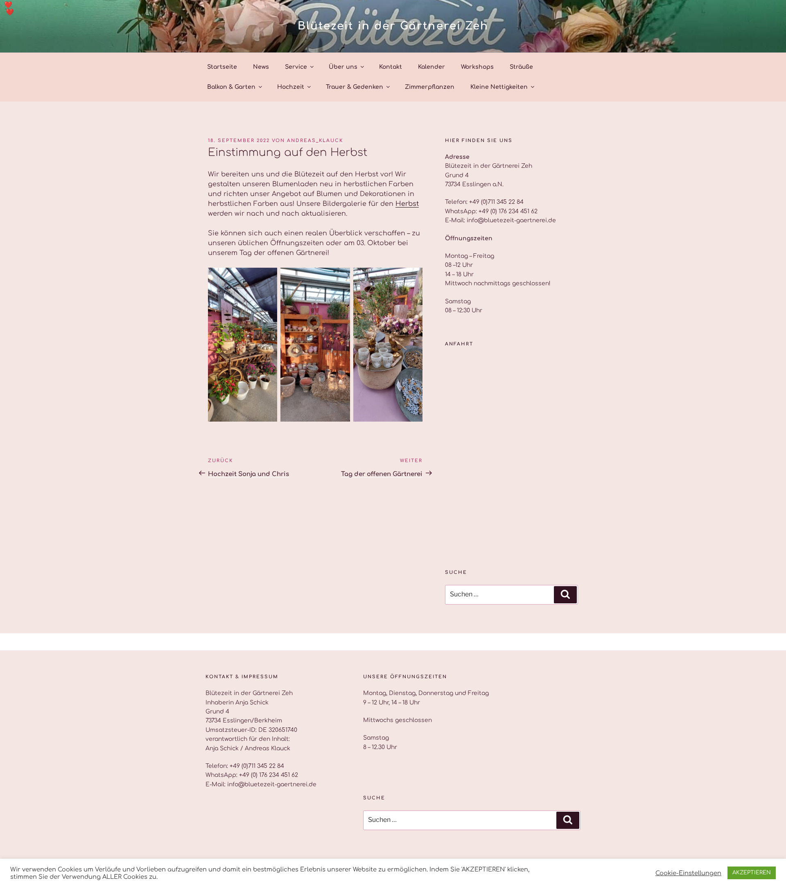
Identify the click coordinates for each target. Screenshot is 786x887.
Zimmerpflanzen (429, 87)
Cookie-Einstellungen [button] (688, 873)
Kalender (431, 67)
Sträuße (521, 67)
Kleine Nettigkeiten (499, 87)
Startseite (222, 67)
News (261, 67)
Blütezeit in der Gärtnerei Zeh (393, 26)
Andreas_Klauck (315, 140)
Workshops (477, 67)
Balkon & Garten (231, 87)
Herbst (407, 204)
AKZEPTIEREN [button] (751, 873)
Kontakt (390, 67)
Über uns (343, 67)
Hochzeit (290, 87)
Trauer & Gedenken (354, 87)
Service (296, 67)
